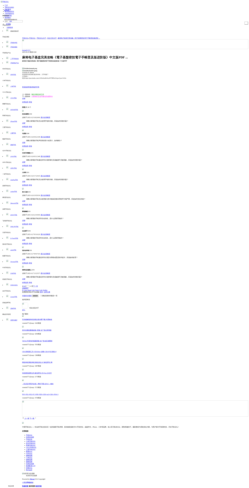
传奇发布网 (30, 437)
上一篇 (26, 418)
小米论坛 (29, 457)
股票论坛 (29, 451)
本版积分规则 (27, 296)
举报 (30, 102)
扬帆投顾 (29, 455)
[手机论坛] (5, 2)
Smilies (45, 290)
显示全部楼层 (45, 117)
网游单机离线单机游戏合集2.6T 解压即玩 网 (37, 362)
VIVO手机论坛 (31, 447)
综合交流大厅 (52, 38)
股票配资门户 (30, 466)
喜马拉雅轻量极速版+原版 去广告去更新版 (36, 330)
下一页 (35, 286)
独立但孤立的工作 (38, 94)
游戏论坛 (29, 468)
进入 (23, 310)
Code (41, 290)
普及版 (24, 87)
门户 (6, 5)
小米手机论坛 (30, 441)
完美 (37, 87)
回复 (23, 98)
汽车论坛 (29, 453)
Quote (37, 290)
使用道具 (25, 102)
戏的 (34, 87)
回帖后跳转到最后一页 (49, 296)
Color (25, 290)
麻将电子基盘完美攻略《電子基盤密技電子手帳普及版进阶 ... (79, 38)
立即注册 (47, 292)
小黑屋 (24, 482)
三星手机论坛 (30, 449)
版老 (31, 87)
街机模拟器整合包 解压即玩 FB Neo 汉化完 (37, 373)
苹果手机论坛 (30, 445)
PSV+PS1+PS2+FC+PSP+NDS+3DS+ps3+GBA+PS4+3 (40, 394)
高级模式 (25, 288)
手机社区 (29, 439)
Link (33, 290)
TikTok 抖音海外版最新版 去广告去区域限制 (37, 341)
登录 (11, 21)
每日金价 (29, 470)
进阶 (28, 87)
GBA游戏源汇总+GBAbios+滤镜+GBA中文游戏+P (39, 351)
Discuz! (32, 479)
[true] (246, 23)
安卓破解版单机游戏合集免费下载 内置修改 (37, 319)
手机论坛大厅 (41, 38)
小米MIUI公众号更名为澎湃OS (42, 96)
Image (29, 290)
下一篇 (32, 418)
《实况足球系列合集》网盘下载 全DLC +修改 (37, 384)
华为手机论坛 (30, 443)
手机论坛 (25, 38)
